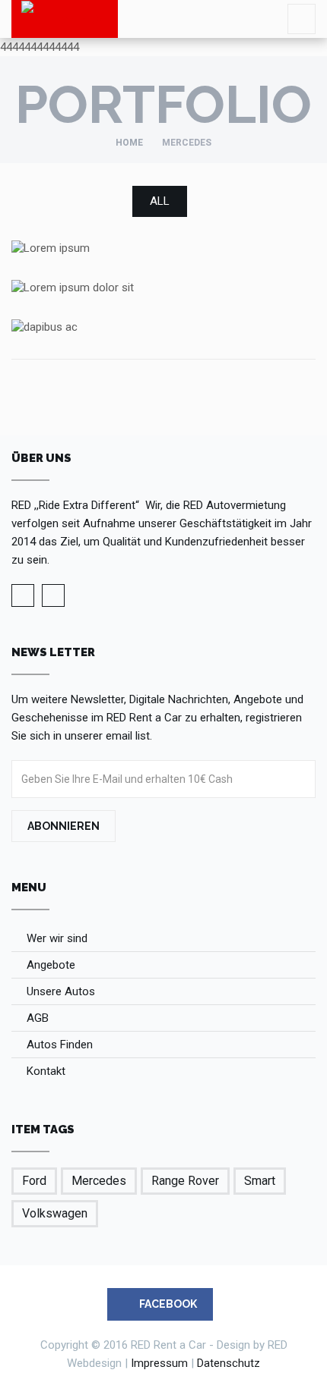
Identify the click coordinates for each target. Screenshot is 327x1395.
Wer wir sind (57, 938)
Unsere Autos (61, 991)
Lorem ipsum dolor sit (163, 287)
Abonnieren (63, 826)
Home (129, 142)
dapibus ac (163, 326)
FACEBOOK (167, 1304)
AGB (38, 1018)
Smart (259, 1180)
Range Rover (185, 1180)
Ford (34, 1180)
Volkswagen (54, 1213)
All (160, 201)
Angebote (51, 965)
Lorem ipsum (163, 248)
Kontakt (46, 1071)
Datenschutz (228, 1363)
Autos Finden (60, 1044)
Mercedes (98, 1180)
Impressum (159, 1363)
